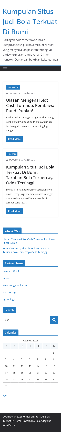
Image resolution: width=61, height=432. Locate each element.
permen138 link (11, 271)
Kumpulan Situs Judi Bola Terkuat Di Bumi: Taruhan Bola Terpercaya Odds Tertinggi (30, 175)
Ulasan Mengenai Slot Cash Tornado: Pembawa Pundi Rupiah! (30, 105)
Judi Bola (11, 154)
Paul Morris (29, 93)
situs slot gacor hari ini (15, 285)
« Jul (5, 395)
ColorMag (41, 420)
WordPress (9, 425)
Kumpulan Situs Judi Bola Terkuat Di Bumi (30, 21)
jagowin (7, 278)
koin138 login (10, 292)
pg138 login (9, 299)
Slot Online (13, 87)
